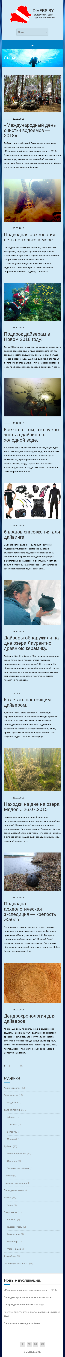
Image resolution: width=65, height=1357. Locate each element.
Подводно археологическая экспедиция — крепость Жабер (30, 911)
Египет (13, 1124)
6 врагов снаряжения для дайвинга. (22, 1323)
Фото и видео (14, 1249)
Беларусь (12, 1131)
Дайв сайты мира (13, 1109)
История (8, 1175)
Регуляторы (13, 1241)
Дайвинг (8, 1146)
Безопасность (11, 1095)
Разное (7, 1197)
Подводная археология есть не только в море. (29, 237)
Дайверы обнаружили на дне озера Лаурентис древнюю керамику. (31, 643)
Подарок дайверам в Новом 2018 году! (27, 336)
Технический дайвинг (18, 1168)
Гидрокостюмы (14, 1227)
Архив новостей (12, 1088)
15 (21, 1066)
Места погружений (16, 1153)
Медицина (12, 1102)
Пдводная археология (15, 1183)
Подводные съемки (14, 1190)
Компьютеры (13, 1234)
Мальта (11, 1139)
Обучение (12, 1161)
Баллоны (11, 1219)
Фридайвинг (10, 1256)
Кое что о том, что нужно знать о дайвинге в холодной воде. (31, 435)
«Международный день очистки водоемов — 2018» (30, 130)
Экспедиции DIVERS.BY (16, 1263)
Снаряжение (10, 1212)
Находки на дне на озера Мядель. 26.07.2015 (31, 806)
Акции (10, 1205)
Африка (11, 1117)
